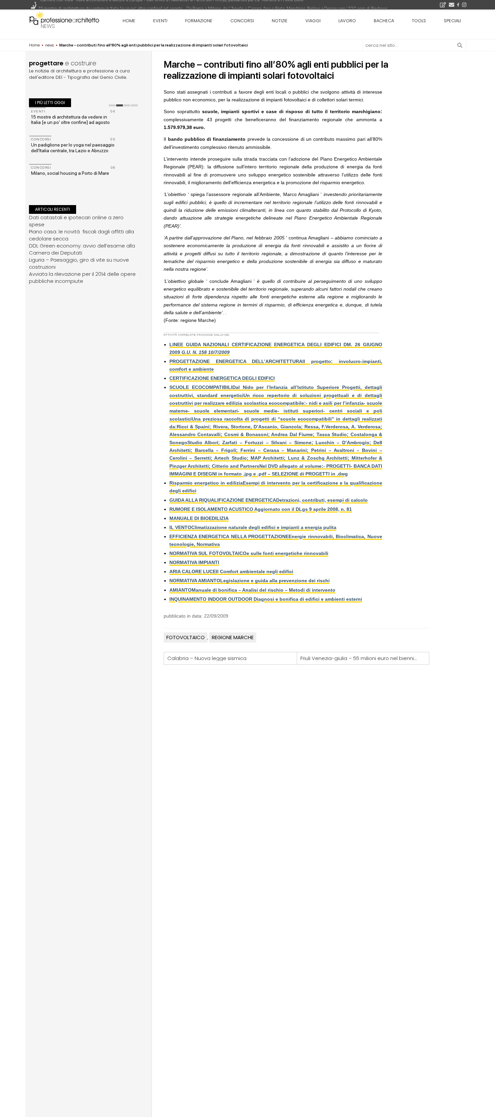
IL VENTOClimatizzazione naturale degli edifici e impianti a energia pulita (252, 527)
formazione (198, 21)
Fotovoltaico (185, 637)
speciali (452, 21)
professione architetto (64, 20)
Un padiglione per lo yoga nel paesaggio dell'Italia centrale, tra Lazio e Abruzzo (72, 147)
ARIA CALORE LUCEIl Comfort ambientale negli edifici (231, 571)
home (129, 21)
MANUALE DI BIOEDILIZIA (199, 518)
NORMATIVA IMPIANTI (194, 562)
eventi (160, 21)
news (48, 26)
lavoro (347, 21)
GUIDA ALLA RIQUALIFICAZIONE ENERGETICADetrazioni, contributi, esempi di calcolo (268, 500)
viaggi (313, 21)
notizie (280, 21)
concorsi (242, 21)
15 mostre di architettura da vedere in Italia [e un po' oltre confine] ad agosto (70, 119)
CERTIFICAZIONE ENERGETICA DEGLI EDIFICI (222, 378)
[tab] (112, 105)
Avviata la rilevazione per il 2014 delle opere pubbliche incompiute (82, 277)
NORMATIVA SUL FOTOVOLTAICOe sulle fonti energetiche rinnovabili (248, 553)
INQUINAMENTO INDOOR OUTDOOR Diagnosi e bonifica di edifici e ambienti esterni (265, 599)
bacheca (384, 21)
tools (419, 21)
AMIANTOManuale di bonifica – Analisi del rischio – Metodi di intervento (252, 590)
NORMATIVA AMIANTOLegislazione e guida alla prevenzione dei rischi (249, 580)
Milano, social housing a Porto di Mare (70, 173)
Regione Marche (233, 637)
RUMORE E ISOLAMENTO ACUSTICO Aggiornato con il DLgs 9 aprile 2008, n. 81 (260, 509)
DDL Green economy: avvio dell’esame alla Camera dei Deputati (82, 249)
